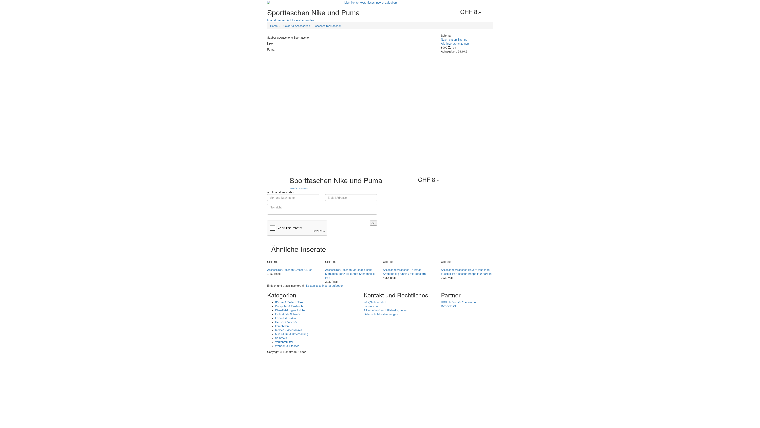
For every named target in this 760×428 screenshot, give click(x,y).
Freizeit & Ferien (285, 318)
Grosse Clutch (303, 270)
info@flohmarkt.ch (375, 302)
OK (373, 223)
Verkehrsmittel (284, 342)
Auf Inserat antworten (300, 20)
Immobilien (282, 326)
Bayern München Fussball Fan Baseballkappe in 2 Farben (466, 272)
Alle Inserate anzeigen (455, 43)
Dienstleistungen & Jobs (290, 310)
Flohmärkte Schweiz (287, 314)
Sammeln (281, 338)
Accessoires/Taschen (328, 26)
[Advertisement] (351, 81)
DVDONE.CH (449, 306)
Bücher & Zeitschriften (289, 302)
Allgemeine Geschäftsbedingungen (386, 310)
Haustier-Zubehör (286, 322)
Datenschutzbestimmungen (381, 314)
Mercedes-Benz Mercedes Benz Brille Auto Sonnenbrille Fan (350, 274)
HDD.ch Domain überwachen (459, 302)
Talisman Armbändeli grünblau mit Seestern (404, 272)
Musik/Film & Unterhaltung (291, 334)
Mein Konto (351, 2)
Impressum (371, 306)
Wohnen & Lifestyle (287, 346)
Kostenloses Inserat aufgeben (378, 2)
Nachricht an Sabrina (454, 39)
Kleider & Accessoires (296, 26)
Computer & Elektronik (289, 306)
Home (274, 26)
